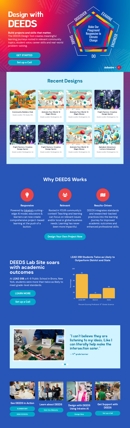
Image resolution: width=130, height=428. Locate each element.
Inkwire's (29, 210)
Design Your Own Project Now (65, 236)
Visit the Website (51, 410)
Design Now (79, 414)
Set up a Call (24, 62)
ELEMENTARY (22, 409)
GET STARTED (24, 55)
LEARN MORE (23, 293)
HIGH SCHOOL (22, 414)
